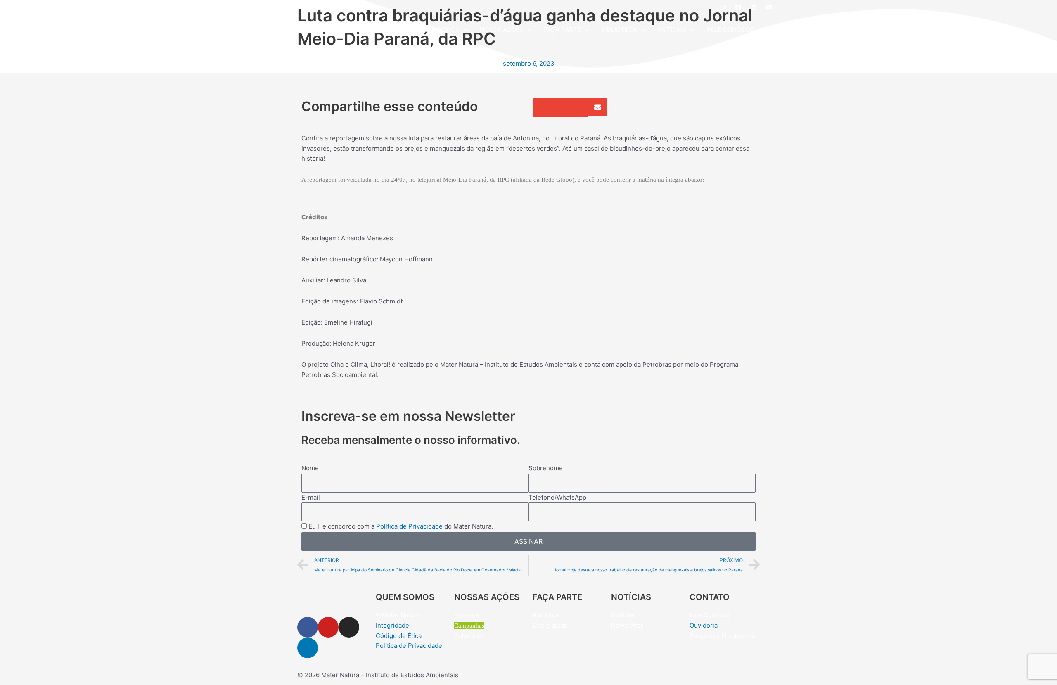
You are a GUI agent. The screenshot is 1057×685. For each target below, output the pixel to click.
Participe (546, 615)
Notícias (623, 615)
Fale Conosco (710, 615)
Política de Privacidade (409, 526)
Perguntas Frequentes (722, 636)
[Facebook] (738, 7)
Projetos (466, 615)
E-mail (310, 497)
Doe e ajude (550, 625)
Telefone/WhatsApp (557, 497)
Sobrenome (545, 468)
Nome (310, 468)
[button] (463, 29)
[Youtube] (768, 7)
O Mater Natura (398, 615)
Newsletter (627, 625)
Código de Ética (399, 636)
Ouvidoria (704, 625)
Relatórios (469, 636)
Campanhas (469, 625)
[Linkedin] (753, 7)
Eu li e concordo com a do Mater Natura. (400, 526)
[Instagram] (723, 7)
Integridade (392, 625)
